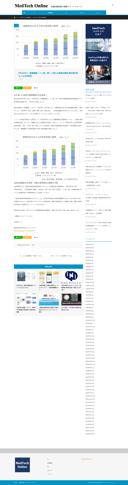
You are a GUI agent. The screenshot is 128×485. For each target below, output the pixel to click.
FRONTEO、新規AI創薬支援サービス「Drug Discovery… (26, 286)
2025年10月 (89, 251)
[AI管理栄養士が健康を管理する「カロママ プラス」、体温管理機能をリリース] (49, 277)
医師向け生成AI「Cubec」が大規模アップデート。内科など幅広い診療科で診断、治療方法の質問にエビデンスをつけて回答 (98, 111)
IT (34, 12)
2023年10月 (89, 326)
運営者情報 (21, 482)
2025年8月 (89, 257)
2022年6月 (89, 377)
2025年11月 (89, 247)
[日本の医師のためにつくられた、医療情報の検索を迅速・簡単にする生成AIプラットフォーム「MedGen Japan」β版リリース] (71, 277)
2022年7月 (89, 374)
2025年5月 (89, 266)
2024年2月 (89, 314)
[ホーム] (24, 12)
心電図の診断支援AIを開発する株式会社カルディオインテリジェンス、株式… (48, 310)
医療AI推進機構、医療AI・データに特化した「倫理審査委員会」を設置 (98, 183)
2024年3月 (89, 311)
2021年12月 (89, 396)
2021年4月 (89, 421)
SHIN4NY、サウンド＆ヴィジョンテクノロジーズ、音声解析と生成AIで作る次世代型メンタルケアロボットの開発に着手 (98, 154)
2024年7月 (89, 298)
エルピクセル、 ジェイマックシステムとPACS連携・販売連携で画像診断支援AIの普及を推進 (98, 198)
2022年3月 (89, 386)
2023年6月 (89, 339)
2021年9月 (89, 405)
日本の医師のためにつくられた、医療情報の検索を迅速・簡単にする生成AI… (71, 287)
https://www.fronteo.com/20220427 (24, 231)
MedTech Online (25, 245)
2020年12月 (89, 434)
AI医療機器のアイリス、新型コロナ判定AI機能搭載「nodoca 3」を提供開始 (98, 211)
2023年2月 (89, 352)
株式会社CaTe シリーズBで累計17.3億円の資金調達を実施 (98, 140)
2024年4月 (89, 307)
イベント (98, 12)
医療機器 (50, 12)
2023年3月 (89, 348)
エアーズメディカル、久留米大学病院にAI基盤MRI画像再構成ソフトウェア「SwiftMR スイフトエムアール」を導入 (98, 226)
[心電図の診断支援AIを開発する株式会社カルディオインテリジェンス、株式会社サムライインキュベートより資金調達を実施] (49, 299)
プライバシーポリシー (31, 482)
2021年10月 (89, 402)
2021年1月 (89, 430)
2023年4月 (89, 345)
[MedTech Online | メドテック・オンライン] (48, 5)
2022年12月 (89, 358)
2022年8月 (89, 370)
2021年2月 (89, 427)
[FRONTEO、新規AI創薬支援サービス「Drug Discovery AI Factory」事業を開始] (26, 277)
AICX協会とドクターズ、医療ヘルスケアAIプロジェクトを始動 (98, 96)
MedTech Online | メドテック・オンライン (104, 482)
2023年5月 (89, 342)
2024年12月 (89, 282)
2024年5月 (89, 304)
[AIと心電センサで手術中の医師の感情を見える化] (71, 299)
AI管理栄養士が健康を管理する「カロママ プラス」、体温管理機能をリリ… (49, 287)
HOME (15, 482)
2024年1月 (89, 317)
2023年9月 (89, 329)
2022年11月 (89, 361)
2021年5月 (89, 418)
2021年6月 (89, 415)
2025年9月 (89, 254)
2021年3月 (89, 424)
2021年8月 (89, 408)
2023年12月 (89, 320)
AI (66, 12)
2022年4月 (89, 383)
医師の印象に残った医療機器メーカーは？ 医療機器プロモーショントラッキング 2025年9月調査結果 (98, 170)
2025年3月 (89, 273)
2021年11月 (89, 399)
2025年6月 (89, 263)
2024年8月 (89, 295)
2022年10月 (89, 364)
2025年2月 (89, 276)
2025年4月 (89, 270)
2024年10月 (89, 288)
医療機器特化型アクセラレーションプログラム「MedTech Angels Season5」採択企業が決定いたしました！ (98, 126)
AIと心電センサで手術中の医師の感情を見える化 (71, 308)
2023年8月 (89, 333)
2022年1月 (89, 393)
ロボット (82, 12)
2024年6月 (89, 301)
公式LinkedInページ (87, 459)
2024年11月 (89, 285)
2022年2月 (89, 389)
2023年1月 (89, 355)
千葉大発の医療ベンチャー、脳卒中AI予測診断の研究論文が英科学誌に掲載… (26, 310)
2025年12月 (89, 244)
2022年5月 (89, 380)
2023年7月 (89, 336)
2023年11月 (89, 323)
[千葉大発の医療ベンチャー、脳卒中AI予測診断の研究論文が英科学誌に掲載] (26, 299)
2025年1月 (89, 279)
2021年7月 (89, 411)
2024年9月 (89, 292)
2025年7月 (89, 260)
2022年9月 (89, 367)
